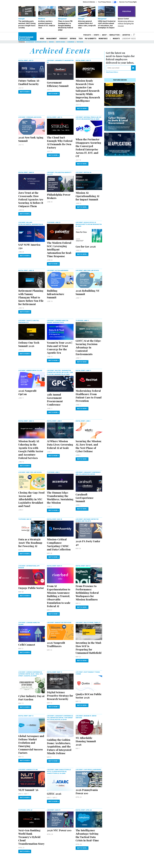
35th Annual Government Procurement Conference (55, 399)
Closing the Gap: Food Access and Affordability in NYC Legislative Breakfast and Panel (31, 499)
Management (51, 39)
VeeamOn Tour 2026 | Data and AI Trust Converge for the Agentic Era (59, 347)
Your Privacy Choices (104, 2)
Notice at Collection (89, 2)
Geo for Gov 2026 (86, 246)
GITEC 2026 (54, 793)
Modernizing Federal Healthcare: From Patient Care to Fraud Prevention (89, 395)
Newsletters (114, 35)
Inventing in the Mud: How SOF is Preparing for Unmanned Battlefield (88, 647)
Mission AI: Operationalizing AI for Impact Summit (87, 196)
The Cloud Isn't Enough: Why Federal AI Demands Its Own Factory (59, 142)
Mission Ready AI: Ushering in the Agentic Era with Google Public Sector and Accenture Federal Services (30, 449)
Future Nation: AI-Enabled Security (29, 82)
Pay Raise (80, 42)
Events (96, 35)
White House (60, 42)
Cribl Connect (26, 644)
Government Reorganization (36, 42)
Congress (70, 42)
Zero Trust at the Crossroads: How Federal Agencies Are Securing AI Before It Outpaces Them (30, 199)
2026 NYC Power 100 (59, 830)
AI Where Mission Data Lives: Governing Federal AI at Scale (60, 444)
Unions (51, 42)
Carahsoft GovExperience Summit (84, 498)
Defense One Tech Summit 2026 (28, 344)
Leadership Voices (129, 39)
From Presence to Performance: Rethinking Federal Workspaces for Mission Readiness (87, 592)
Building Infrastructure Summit (55, 294)
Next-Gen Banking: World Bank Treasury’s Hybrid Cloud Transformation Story (31, 837)
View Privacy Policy (111, 72)
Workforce (103, 39)
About (104, 35)
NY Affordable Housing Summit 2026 (86, 741)
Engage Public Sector (31, 588)
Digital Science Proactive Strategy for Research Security (60, 696)
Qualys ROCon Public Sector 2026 (89, 695)
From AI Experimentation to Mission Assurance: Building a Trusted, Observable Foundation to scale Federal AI (58, 596)
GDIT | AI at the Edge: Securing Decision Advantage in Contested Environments (88, 347)
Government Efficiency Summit (58, 84)
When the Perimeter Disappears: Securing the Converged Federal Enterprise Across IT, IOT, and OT (88, 148)
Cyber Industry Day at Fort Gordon (31, 697)
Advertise (126, 35)
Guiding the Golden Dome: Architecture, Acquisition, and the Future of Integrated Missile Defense (59, 746)
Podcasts (87, 35)
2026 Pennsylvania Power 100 (87, 791)
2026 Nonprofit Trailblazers (56, 644)
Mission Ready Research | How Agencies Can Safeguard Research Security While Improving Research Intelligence (88, 90)
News (42, 39)
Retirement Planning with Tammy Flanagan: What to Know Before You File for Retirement (30, 297)
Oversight (63, 39)
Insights (116, 39)
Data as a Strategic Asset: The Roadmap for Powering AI (30, 543)
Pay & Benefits (90, 39)
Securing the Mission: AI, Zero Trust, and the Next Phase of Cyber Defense (89, 446)
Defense (73, 39)
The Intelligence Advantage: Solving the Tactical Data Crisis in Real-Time (87, 835)
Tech (81, 39)
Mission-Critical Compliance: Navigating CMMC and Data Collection (59, 544)
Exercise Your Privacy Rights (128, 2)
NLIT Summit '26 (28, 790)
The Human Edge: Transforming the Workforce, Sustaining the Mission (60, 497)
